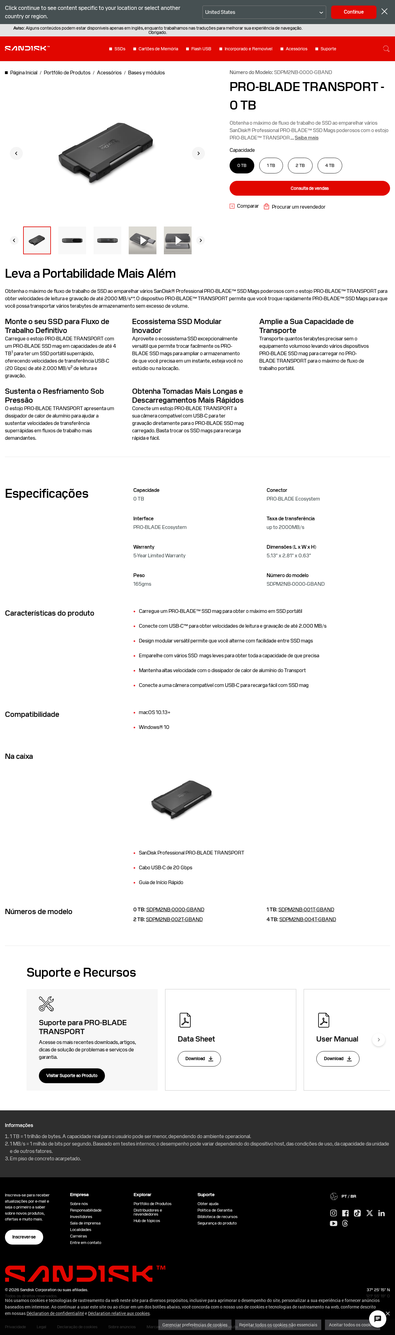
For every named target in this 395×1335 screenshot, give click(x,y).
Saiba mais (306, 138)
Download (195, 1058)
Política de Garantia (215, 1210)
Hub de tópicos (147, 1220)
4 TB (330, 165)
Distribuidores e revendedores (148, 1212)
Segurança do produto (217, 1223)
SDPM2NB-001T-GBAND (306, 909)
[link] (244, 206)
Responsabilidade (86, 1210)
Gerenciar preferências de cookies (194, 1325)
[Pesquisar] (386, 48)
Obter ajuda (208, 1203)
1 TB (271, 165)
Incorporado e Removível (248, 48)
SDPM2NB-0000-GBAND (175, 909)
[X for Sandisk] (369, 1213)
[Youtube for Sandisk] (333, 1224)
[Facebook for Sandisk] (345, 1213)
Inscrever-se (24, 1237)
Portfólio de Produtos (153, 1203)
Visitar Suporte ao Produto (72, 1075)
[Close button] (384, 12)
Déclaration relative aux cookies (119, 1313)
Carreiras (78, 1236)
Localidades (80, 1229)
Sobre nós (79, 1203)
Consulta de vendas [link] (310, 188)
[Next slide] (198, 153)
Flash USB (201, 48)
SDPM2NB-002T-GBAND (174, 919)
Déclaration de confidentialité (55, 1313)
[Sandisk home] (27, 48)
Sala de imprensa (85, 1223)
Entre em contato (85, 1242)
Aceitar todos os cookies (352, 1325)
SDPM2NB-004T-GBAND (307, 919)
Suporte (328, 48)
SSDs (119, 48)
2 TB (300, 165)
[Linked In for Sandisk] (381, 1213)
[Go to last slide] (16, 153)
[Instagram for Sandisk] (333, 1213)
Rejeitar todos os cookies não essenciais (278, 1325)
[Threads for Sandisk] (345, 1223)
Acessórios (296, 48)
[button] (37, 240)
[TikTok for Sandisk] (357, 1213)
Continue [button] (354, 12)
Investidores (81, 1216)
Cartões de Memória (158, 48)
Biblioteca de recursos (218, 1216)
